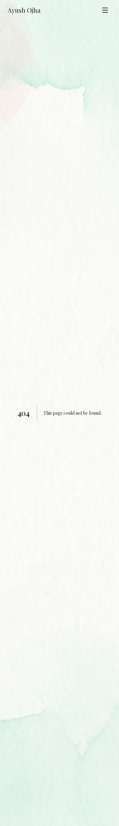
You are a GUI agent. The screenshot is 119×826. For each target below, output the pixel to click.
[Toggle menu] (105, 10)
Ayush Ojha (24, 10)
